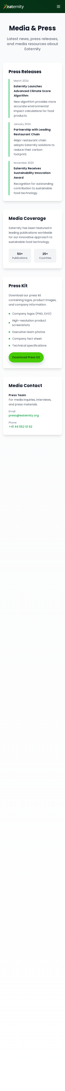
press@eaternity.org (24, 415)
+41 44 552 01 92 (20, 427)
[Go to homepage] (12, 6)
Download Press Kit (26, 357)
